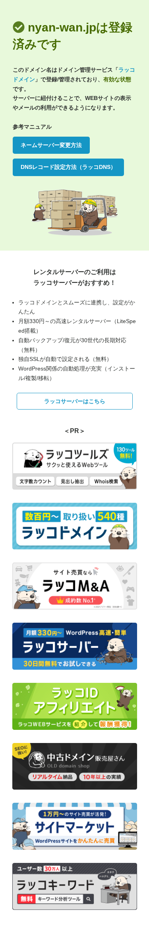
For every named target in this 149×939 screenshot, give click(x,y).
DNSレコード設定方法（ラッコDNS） (68, 167)
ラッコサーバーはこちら (74, 401)
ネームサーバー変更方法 (51, 145)
